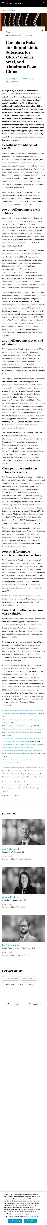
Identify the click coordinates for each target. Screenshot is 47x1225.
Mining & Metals (28, 978)
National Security (23, 955)
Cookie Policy (34, 1216)
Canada (30, 984)
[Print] (18, 1004)
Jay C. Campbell (12, 79)
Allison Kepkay (27, 79)
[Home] (14, 3)
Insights (12, 10)
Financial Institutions (25, 859)
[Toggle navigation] (4, 3)
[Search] (43, 3)
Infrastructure (9, 984)
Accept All (30, 1221)
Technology (21, 907)
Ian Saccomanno (12, 82)
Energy (21, 984)
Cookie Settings (15, 1221)
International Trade (9, 859)
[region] (23, 1208)
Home (4, 10)
